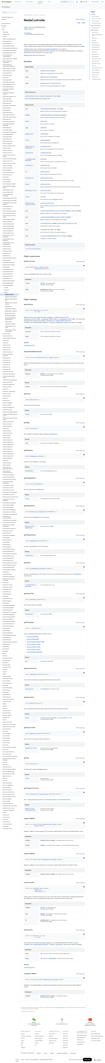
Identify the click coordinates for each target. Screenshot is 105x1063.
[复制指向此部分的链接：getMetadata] (34, 450)
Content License (60, 1007)
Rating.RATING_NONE (32, 636)
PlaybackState (29, 152)
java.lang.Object (27, 33)
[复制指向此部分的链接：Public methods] (38, 300)
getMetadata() (78, 574)
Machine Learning (39, 1036)
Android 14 (65, 1040)
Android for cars (52, 1040)
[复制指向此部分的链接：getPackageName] (37, 478)
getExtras (43, 121)
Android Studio (95, 1)
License (27, 1059)
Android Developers (28, 15)
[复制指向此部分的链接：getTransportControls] (40, 788)
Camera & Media (39, 1040)
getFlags (43, 127)
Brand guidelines (34, 1059)
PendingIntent (29, 178)
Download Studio (81, 1042)
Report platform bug (95, 1033)
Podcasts (23, 1047)
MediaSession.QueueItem (39, 568)
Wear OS (51, 1036)
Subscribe (87, 1059)
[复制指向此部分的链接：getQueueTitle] (35, 594)
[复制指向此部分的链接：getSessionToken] (36, 728)
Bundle (27, 121)
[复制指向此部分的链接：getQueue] (32, 563)
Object (31, 29)
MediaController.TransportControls (51, 83)
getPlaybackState (45, 152)
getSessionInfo (45, 184)
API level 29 (82, 697)
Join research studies (95, 1040)
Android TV (51, 1043)
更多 (49, 1)
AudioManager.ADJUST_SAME (67, 319)
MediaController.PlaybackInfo (49, 77)
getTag (42, 196)
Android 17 (65, 1033)
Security (23, 1038)
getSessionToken (45, 190)
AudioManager (59, 322)
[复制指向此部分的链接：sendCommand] (35, 882)
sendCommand (44, 223)
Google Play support (95, 1038)
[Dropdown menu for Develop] (44, 1)
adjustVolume (44, 108)
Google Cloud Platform (62, 1053)
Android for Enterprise (26, 1036)
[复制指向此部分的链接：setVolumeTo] (34, 930)
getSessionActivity (46, 178)
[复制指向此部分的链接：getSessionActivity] (37, 668)
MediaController (29, 96)
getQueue (43, 159)
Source (22, 1040)
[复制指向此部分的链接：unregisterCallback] (37, 974)
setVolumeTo (44, 229)
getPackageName (45, 140)
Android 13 (65, 1043)
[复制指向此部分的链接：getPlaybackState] (37, 535)
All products (73, 1053)
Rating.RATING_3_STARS (33, 644)
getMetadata (44, 134)
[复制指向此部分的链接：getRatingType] (35, 622)
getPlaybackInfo (45, 146)
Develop (40, 1)
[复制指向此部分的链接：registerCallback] (36, 818)
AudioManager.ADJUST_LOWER (32, 319)
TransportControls (49, 205)
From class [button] (33, 248)
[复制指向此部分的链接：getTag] (30, 758)
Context (37, 96)
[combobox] (67, 1)
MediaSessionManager (52, 49)
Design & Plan (29, 1)
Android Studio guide (82, 1035)
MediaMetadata (29, 134)
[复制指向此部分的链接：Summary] (33, 61)
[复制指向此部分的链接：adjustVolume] (34, 304)
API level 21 (82, 19)
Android (23, 1033)
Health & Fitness (38, 1038)
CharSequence (29, 165)
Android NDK (80, 1044)
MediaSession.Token (30, 52)
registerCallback (45, 210)
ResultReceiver (70, 223)
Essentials (17, 1)
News (22, 1043)
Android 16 (65, 1036)
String (27, 140)
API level (3, 27)
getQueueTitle (45, 165)
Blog (22, 1045)
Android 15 (65, 1038)
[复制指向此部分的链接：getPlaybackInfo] (36, 506)
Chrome (45, 1053)
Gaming (37, 1033)
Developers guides (81, 1037)
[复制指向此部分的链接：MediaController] (36, 261)
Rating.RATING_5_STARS (33, 649)
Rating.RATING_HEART (33, 639)
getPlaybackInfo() (29, 345)
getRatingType (45, 171)
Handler (74, 210)
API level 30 (82, 758)
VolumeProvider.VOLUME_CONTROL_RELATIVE (58, 320)
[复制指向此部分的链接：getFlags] (31, 423)
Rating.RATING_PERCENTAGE (34, 652)
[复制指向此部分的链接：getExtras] (31, 394)
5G (35, 1045)
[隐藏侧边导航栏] (17, 1060)
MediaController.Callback (48, 70)
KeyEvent (58, 115)
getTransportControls (47, 203)
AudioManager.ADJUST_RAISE (49, 319)
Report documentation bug (97, 1036)
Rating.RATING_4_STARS (33, 647)
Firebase (52, 1053)
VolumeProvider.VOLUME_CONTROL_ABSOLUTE (36, 322)
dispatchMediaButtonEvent (48, 115)
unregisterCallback (46, 236)
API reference (6, 7)
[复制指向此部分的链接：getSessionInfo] (35, 697)
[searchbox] (10, 12)
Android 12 (65, 1045)
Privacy (36, 1043)
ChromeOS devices (53, 1038)
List (26, 159)
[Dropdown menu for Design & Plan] (34, 1)
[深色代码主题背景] (84, 265)
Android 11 (65, 1047)
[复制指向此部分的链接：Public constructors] (41, 256)
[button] (9, 26)
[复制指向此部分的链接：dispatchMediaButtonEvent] (43, 352)
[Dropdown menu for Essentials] (22, 1)
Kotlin (78, 23)
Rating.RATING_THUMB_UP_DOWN (35, 642)
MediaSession (54, 434)
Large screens (52, 1033)
